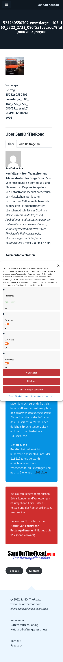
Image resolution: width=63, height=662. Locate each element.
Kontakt (34, 571)
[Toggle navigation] (6, 4)
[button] (58, 265)
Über (11, 144)
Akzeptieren (31, 372)
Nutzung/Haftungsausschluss (28, 629)
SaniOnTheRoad (48, 5)
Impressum (49, 396)
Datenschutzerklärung (33, 396)
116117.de (40, 472)
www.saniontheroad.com (25, 604)
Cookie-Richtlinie (16, 396)
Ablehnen (31, 381)
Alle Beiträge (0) (29, 144)
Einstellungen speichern (31, 389)
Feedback (14, 571)
